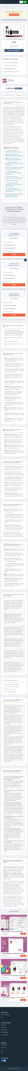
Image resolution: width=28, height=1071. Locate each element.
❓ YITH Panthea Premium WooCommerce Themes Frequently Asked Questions (14, 190)
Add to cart (14, 46)
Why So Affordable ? (14, 50)
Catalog (2, 1037)
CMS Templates (4, 1032)
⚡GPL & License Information (12, 180)
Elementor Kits (4, 1029)
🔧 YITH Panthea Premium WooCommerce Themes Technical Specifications (13, 173)
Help (2, 1050)
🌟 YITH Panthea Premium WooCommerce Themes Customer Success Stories (13, 185)
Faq (2, 1017)
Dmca (2, 1052)
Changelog (3, 1047)
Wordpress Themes (4, 6)
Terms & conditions (5, 1014)
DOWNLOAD (5, 933)
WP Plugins (3, 1025)
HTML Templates (4, 1034)
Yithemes (10, 6)
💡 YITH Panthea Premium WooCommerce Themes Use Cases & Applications (14, 164)
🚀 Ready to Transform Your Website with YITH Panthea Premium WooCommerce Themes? (14, 195)
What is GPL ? (4, 1045)
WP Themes (3, 1027)
